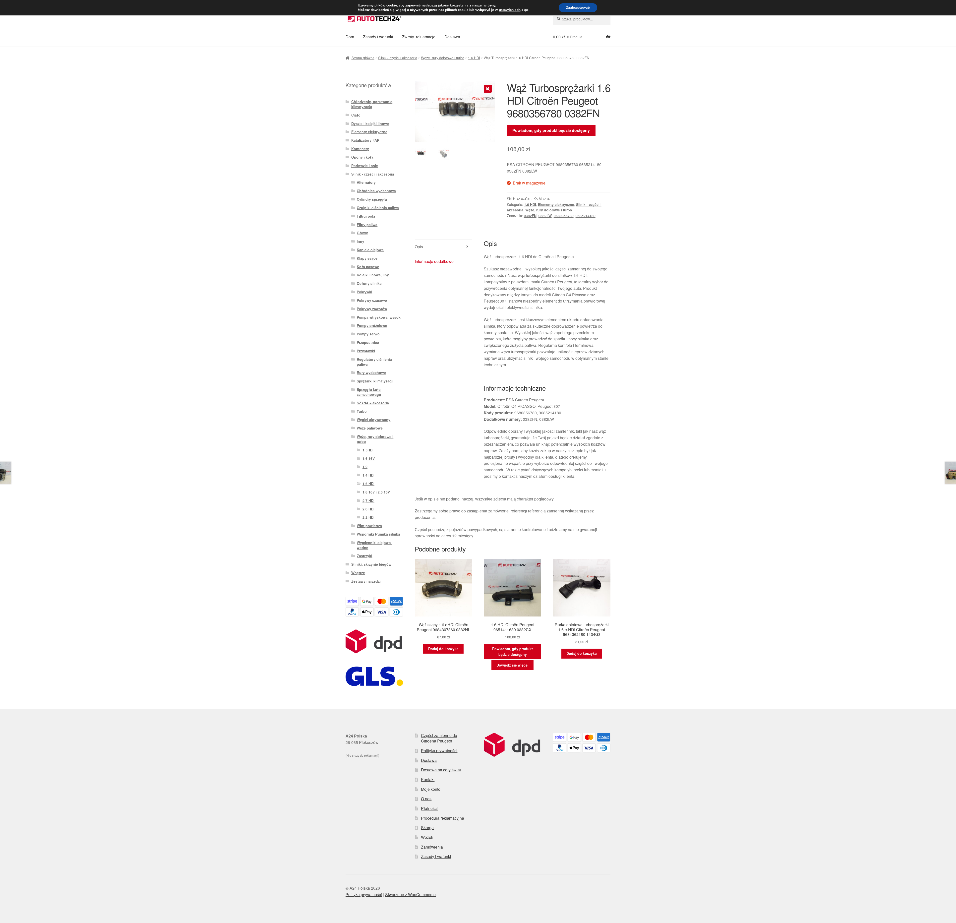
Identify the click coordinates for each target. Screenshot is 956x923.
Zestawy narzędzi (366, 581)
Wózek (427, 837)
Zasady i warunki (378, 37)
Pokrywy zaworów (372, 308)
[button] (488, 89)
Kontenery (360, 148)
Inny (360, 241)
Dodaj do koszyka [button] (443, 648)
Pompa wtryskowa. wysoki (379, 317)
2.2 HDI (368, 517)
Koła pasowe (368, 266)
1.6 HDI (474, 57)
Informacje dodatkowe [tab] (434, 261)
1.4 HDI (368, 475)
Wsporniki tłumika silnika (378, 534)
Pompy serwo (368, 333)
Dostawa (452, 37)
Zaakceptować (578, 7)
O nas (426, 798)
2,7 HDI (368, 500)
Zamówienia (432, 847)
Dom (350, 37)
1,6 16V (368, 458)
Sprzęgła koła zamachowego (369, 392)
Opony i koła (362, 157)
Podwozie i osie (364, 165)
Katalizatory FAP (365, 140)
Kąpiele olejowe (370, 249)
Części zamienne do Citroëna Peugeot (439, 738)
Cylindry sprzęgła (372, 199)
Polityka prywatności (439, 750)
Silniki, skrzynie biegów (371, 564)
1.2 (364, 466)
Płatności (429, 808)
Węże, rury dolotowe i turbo (442, 57)
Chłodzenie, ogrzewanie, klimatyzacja (372, 104)
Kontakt (427, 779)
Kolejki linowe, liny (373, 274)
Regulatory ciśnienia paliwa (374, 362)
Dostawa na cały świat (441, 770)
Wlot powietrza (369, 525)
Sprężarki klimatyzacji (375, 380)
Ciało (355, 115)
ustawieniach (509, 10)
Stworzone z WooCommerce (410, 894)
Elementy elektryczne (556, 204)
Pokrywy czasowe (372, 300)
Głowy (362, 232)
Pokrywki (364, 291)
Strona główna (363, 57)
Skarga (427, 827)
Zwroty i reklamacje (418, 37)
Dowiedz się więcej (512, 665)
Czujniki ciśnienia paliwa (378, 207)
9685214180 (586, 215)
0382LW (545, 215)
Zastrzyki (364, 555)
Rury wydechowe (371, 372)
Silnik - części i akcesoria (397, 57)
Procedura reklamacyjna (442, 818)
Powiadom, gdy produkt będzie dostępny (551, 130)
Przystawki (366, 350)
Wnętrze (358, 572)
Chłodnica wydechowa (376, 190)
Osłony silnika (369, 283)
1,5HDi (367, 449)
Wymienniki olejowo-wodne (374, 545)
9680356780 (564, 215)
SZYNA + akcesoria (373, 402)
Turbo (362, 411)
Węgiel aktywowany (373, 419)
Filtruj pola (366, 216)
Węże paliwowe (370, 428)
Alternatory (366, 182)
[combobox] (581, 19)
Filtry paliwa (367, 224)
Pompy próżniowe (372, 325)
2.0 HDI (368, 508)
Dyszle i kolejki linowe (370, 123)
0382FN (530, 215)
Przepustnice (368, 342)
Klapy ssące (367, 258)
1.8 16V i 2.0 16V (376, 492)
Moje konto (430, 789)
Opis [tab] (419, 246)
